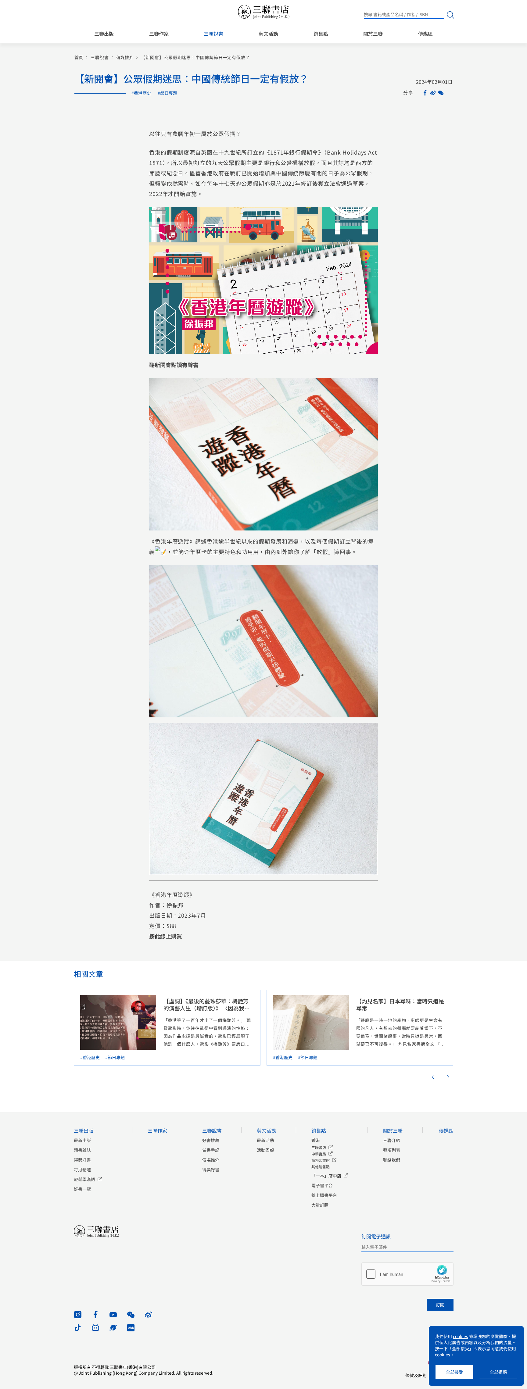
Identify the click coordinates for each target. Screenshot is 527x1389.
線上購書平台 (324, 1195)
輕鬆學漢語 (84, 1179)
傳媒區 (425, 33)
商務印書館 (320, 1160)
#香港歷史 (141, 93)
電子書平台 (322, 1185)
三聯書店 (318, 1147)
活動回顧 (265, 1150)
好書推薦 (210, 1140)
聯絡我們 (391, 1160)
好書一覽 (82, 1189)
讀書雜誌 (82, 1150)
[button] (433, 1077)
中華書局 (318, 1153)
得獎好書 (82, 1160)
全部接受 (454, 1372)
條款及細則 (416, 1375)
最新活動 (265, 1140)
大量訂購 (319, 1205)
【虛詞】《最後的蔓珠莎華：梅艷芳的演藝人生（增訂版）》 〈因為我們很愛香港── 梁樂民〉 (206, 1008)
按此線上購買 (165, 936)
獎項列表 (391, 1150)
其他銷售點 (320, 1166)
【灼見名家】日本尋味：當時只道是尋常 (400, 1004)
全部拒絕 (498, 1372)
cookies (460, 1336)
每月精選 (82, 1169)
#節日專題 (167, 93)
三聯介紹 (391, 1140)
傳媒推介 (124, 57)
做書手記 (210, 1150)
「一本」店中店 (326, 1176)
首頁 (78, 57)
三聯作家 (159, 33)
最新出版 (82, 1140)
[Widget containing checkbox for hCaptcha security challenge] (407, 1274)
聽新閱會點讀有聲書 (174, 365)
